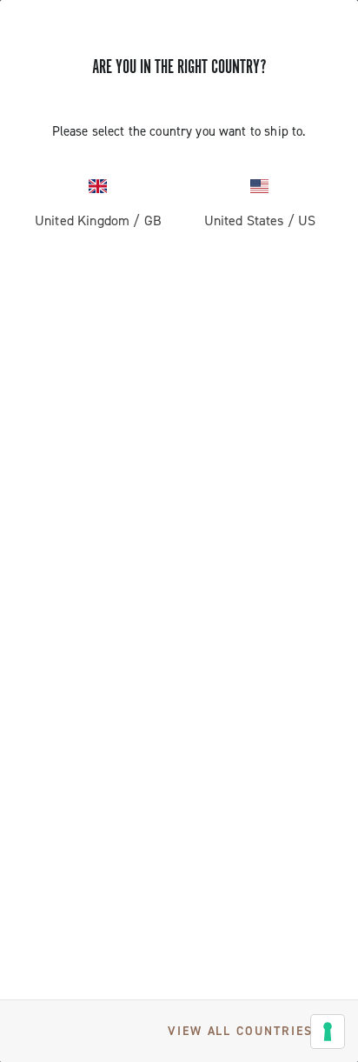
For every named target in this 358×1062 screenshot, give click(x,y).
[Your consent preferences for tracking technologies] (327, 1031)
